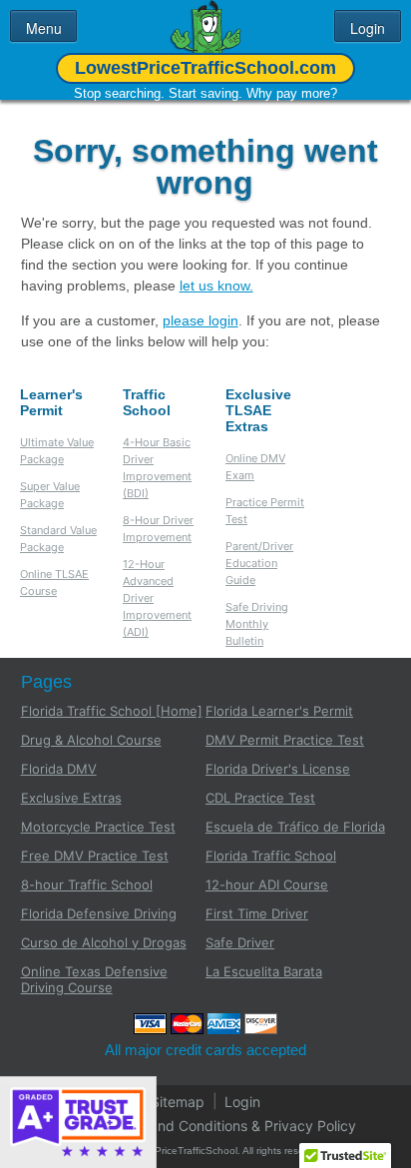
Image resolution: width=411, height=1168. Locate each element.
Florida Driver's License (278, 769)
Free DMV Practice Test (95, 856)
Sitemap (178, 1100)
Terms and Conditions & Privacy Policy (231, 1124)
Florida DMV (59, 769)
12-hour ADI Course (267, 884)
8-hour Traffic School (87, 884)
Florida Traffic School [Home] (112, 711)
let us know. (216, 285)
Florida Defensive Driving (99, 913)
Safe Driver (240, 942)
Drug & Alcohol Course (91, 740)
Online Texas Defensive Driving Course (94, 979)
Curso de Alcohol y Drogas (104, 942)
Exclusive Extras (71, 798)
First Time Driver (257, 913)
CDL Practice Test (260, 798)
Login (242, 1100)
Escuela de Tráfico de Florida (295, 827)
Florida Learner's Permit (279, 711)
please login (200, 320)
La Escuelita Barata (264, 971)
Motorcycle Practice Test (98, 827)
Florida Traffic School (271, 856)
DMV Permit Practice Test (285, 740)
